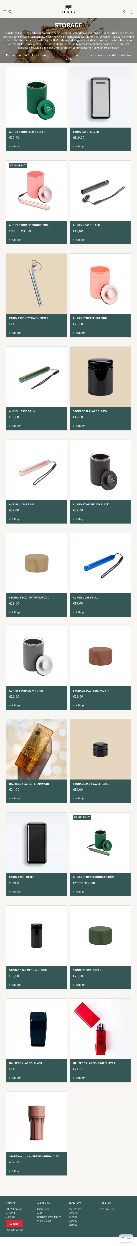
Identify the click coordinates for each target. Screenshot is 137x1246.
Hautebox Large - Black (25, 1063)
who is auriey (107, 1209)
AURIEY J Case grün (22, 411)
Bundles (84, 55)
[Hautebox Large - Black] (36, 1029)
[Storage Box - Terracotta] (100, 656)
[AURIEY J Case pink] (36, 470)
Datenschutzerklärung (49, 1216)
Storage (72, 1220)
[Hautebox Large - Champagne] (36, 749)
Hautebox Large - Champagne (29, 784)
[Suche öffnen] (10, 12)
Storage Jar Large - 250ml (91, 411)
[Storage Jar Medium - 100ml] (36, 936)
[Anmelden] (124, 12)
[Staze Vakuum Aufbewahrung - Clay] (36, 1122)
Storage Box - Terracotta (91, 690)
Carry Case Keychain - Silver (28, 318)
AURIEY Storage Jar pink (90, 318)
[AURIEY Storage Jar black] (100, 470)
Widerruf (14, 1223)
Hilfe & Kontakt (14, 1209)
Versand (10, 1213)
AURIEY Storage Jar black (91, 504)
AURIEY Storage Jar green (27, 132)
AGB (39, 1213)
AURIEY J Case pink (21, 504)
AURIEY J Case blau (85, 597)
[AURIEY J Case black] (100, 191)
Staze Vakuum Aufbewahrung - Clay (34, 1156)
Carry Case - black (21, 877)
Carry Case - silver (86, 132)
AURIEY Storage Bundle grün (93, 877)
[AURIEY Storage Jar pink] (100, 284)
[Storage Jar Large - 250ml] (100, 377)
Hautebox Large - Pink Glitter (94, 1063)
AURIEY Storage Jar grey (26, 690)
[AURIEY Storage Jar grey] (36, 656)
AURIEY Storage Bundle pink (29, 225)
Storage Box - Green (87, 970)
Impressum (43, 1209)
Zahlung (10, 1216)
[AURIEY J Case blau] (100, 563)
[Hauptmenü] (4, 12)
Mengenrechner (14, 1229)
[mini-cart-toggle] (131, 12)
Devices (72, 1213)
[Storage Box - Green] (100, 936)
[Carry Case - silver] (100, 97)
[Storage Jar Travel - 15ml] (100, 749)
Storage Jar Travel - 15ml (91, 784)
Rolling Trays (67, 55)
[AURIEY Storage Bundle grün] (100, 843)
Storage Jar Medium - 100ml (28, 970)
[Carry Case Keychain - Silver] (36, 284)
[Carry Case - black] (36, 843)
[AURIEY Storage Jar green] (36, 97)
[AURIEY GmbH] (68, 9)
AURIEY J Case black (86, 225)
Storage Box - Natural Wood (29, 597)
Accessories (74, 1209)
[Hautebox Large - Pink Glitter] (100, 1029)
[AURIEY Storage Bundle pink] (36, 191)
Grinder (54, 55)
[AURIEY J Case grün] (36, 377)
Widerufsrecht (44, 1220)
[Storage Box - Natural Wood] (36, 563)
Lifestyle (72, 1224)
